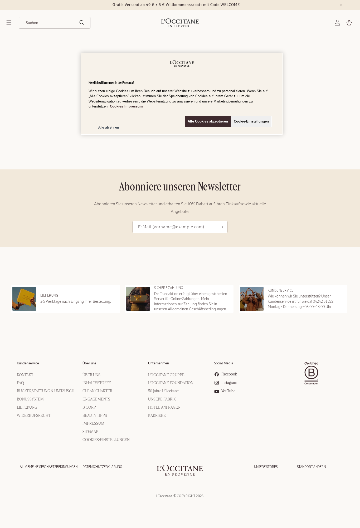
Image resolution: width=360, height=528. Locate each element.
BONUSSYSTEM (30, 399)
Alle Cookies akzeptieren (208, 121)
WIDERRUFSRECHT (33, 416)
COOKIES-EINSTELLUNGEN (106, 440)
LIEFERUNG (27, 407)
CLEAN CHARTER (97, 391)
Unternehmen (158, 363)
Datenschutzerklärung (102, 467)
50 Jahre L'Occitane (163, 391)
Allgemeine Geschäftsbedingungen (48, 467)
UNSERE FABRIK (162, 399)
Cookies (116, 106)
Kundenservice (28, 363)
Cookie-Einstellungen (251, 121)
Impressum (133, 106)
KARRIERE (157, 416)
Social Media (223, 363)
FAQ (20, 383)
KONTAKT (25, 375)
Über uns (89, 363)
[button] (9, 22)
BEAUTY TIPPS (94, 416)
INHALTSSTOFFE (96, 383)
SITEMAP (90, 432)
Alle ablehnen (108, 127)
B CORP (89, 407)
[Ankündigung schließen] (341, 5)
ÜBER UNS (91, 375)
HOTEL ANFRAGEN (164, 407)
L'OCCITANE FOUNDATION (170, 383)
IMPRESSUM (93, 424)
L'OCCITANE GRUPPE (166, 375)
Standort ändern (311, 467)
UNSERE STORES (266, 467)
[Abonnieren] (221, 227)
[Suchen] (82, 23)
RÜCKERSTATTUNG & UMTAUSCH (45, 391)
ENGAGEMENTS (96, 399)
